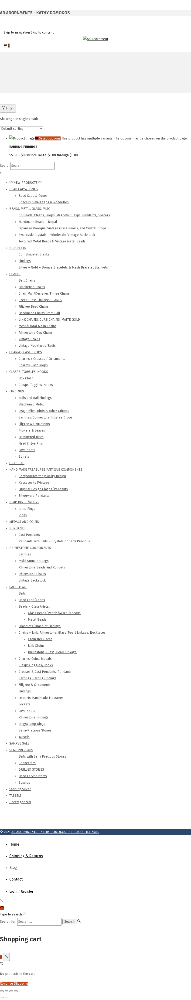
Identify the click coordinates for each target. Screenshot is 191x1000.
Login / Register (21, 892)
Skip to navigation (16, 32)
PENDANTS (17, 528)
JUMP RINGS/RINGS (24, 502)
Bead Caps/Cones (32, 600)
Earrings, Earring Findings (37, 678)
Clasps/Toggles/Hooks (36, 665)
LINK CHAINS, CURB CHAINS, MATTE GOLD (49, 320)
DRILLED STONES (31, 770)
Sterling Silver (20, 789)
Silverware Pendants (34, 496)
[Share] (11, 991)
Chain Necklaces (40, 639)
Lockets (24, 704)
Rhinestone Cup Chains (36, 333)
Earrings (25, 554)
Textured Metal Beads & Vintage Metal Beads (52, 241)
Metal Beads (37, 620)
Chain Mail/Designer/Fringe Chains (44, 294)
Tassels (24, 737)
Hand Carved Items (33, 776)
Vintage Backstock (32, 580)
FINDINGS (16, 391)
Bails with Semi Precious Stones (42, 757)
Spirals (24, 457)
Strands (24, 783)
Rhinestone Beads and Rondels (42, 567)
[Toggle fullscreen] (6, 991)
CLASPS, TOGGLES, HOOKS (28, 372)
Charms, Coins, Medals (35, 659)
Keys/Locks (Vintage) (34, 483)
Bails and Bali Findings (35, 398)
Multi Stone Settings (34, 561)
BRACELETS (17, 248)
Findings (25, 261)
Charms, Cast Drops (33, 365)
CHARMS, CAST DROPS (25, 352)
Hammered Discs (31, 437)
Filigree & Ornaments (35, 685)
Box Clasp (26, 378)
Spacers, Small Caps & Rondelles (44, 202)
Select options (50, 138)
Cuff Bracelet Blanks (34, 254)
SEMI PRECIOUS (21, 750)
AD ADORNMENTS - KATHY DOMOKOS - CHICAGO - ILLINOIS (55, 832)
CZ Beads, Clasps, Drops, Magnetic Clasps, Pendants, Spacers (64, 215)
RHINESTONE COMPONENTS (30, 548)
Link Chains (36, 646)
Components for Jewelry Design (42, 476)
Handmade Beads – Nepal (38, 222)
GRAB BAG (16, 463)
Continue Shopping (14, 984)
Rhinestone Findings (33, 717)
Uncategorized (20, 802)
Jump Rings (27, 509)
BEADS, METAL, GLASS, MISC (29, 209)
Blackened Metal (31, 404)
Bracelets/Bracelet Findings (40, 626)
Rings (23, 515)
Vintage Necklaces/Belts (37, 346)
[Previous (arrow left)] (2, 997)
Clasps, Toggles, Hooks (36, 385)
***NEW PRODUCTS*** (25, 183)
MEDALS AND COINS (24, 522)
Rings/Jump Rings (32, 724)
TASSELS (15, 796)
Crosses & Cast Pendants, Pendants (45, 672)
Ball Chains (27, 280)
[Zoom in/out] (2, 991)
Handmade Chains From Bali (39, 313)
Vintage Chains (29, 339)
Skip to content (42, 32)
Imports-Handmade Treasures (41, 698)
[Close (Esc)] (16, 991)
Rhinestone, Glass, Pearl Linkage (52, 652)
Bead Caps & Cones (33, 196)
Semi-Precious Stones (35, 730)
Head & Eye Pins (31, 444)
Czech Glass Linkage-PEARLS (40, 300)
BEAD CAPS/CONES (23, 189)
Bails (22, 593)
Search (5, 166)
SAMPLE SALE (19, 743)
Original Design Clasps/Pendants (43, 489)
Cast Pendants (29, 535)
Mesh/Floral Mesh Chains (37, 326)
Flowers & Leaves (32, 430)
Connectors (27, 763)
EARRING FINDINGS (23, 147)
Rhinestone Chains (32, 574)
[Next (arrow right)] (6, 997)
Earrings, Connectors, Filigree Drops (45, 417)
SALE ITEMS (18, 587)
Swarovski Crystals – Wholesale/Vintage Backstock (57, 235)
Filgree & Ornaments (34, 424)
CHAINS (14, 274)
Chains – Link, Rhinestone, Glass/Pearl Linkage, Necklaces (62, 633)
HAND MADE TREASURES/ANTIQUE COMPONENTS (45, 470)
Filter (10, 108)
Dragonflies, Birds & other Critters (44, 411)
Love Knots (27, 450)
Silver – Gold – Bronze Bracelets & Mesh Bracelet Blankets (63, 267)
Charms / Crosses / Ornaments (42, 359)
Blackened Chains (32, 287)
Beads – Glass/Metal (34, 607)
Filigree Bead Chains (34, 307)
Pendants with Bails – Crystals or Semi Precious (54, 541)
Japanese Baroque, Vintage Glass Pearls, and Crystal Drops (62, 228)
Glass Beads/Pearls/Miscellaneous (54, 613)
